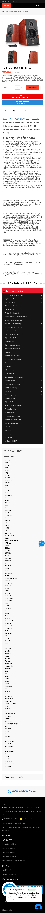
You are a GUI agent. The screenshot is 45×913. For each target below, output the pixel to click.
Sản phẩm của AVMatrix (13, 338)
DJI (6, 498)
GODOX (7, 593)
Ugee (7, 538)
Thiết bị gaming (10, 434)
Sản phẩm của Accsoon (13, 420)
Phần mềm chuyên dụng (13, 313)
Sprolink (8, 638)
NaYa (7, 683)
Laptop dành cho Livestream (14, 377)
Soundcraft (9, 621)
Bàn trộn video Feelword (13, 359)
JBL (6, 739)
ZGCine (7, 548)
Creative (8, 766)
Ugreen (7, 550)
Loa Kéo (7, 352)
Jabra (7, 681)
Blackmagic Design (11, 724)
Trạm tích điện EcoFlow (12, 416)
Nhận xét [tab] (23, 111)
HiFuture (8, 510)
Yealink (7, 641)
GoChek (7, 483)
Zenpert (8, 533)
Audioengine (9, 746)
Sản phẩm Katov (10, 402)
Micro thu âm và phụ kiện (13, 324)
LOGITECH (8, 761)
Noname (8, 475)
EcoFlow (8, 513)
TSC (6, 530)
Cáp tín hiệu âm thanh (12, 306)
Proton (7, 460)
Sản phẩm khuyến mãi (9, 874)
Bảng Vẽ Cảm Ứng (11, 388)
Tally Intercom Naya (11, 331)
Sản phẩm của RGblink (12, 356)
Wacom (7, 478)
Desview (8, 749)
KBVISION (8, 480)
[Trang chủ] (6, 5)
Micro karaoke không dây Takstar (16, 316)
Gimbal (7, 363)
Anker (7, 500)
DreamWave (9, 716)
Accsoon (8, 646)
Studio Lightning (10, 395)
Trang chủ (5, 12)
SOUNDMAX (9, 598)
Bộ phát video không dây (13, 405)
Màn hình (8, 366)
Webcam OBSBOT (11, 441)
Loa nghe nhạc (10, 341)
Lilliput (7, 643)
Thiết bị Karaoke (10, 409)
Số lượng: (5, 87)
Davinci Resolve (10, 714)
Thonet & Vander (10, 704)
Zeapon (7, 613)
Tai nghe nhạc (9, 309)
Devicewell (8, 686)
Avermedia (9, 666)
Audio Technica (10, 741)
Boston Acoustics (11, 578)
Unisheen (8, 691)
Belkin (7, 719)
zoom (7, 676)
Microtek (8, 648)
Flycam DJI (8, 430)
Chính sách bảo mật (8, 852)
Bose (7, 518)
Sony (7, 711)
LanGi (7, 671)
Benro (7, 465)
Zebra (7, 525)
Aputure (8, 558)
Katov (7, 555)
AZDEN (7, 493)
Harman (8, 734)
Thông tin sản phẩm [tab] (9, 111)
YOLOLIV (8, 616)
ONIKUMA (8, 495)
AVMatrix (8, 668)
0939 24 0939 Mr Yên (24, 791)
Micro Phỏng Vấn (10, 302)
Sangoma (8, 583)
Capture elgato (10, 380)
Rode (7, 591)
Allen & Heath (9, 751)
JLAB (7, 606)
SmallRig (8, 565)
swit (6, 563)
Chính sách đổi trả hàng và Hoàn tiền (13, 861)
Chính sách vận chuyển (9, 856)
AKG (6, 726)
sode (6, 485)
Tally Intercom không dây (13, 384)
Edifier (7, 678)
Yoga (7, 490)
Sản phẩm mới (6, 870)
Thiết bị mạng (9, 373)
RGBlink (7, 636)
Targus (7, 661)
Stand (7, 756)
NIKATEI (7, 503)
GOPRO (7, 571)
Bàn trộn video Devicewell (13, 327)
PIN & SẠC (8, 391)
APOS (7, 528)
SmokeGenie (9, 535)
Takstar (7, 759)
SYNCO (7, 463)
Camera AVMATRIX (11, 423)
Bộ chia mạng (9, 370)
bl (5, 488)
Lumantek (8, 701)
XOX (6, 694)
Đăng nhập (6, 1)
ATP (6, 523)
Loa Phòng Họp (10, 398)
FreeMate (8, 744)
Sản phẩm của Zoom (12, 334)
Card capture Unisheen (12, 345)
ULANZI (7, 588)
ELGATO (8, 596)
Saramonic (8, 696)
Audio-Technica (10, 754)
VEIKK (7, 576)
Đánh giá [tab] (32, 111)
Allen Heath (9, 721)
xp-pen (7, 656)
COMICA (8, 553)
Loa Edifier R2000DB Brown (17, 68)
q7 (6, 673)
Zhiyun (7, 618)
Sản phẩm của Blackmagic (14, 295)
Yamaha (8, 608)
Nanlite (7, 581)
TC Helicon (8, 628)
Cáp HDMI (8, 437)
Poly (6, 473)
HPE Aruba (8, 543)
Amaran (8, 560)
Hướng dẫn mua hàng (9, 844)
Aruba (7, 468)
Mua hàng (32, 87)
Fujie (6, 505)
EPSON (7, 520)
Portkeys (8, 611)
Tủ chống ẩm (9, 427)
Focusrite (8, 653)
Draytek (7, 651)
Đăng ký (14, 1)
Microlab (8, 729)
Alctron (7, 709)
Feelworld (8, 663)
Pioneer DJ (8, 626)
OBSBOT (8, 586)
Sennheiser (9, 699)
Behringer (8, 633)
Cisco (7, 545)
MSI (6, 603)
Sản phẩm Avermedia (12, 348)
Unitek (7, 470)
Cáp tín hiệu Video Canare (13, 320)
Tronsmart (8, 515)
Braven (7, 731)
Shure (7, 508)
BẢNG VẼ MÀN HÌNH (11, 540)
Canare (7, 736)
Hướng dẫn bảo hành (8, 848)
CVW (6, 688)
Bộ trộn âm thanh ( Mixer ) (13, 299)
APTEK (7, 658)
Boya (7, 706)
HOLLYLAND (9, 601)
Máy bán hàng (10, 412)
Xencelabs (8, 573)
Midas (7, 631)
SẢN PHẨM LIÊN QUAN (22, 283)
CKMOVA (8, 623)
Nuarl (7, 568)
